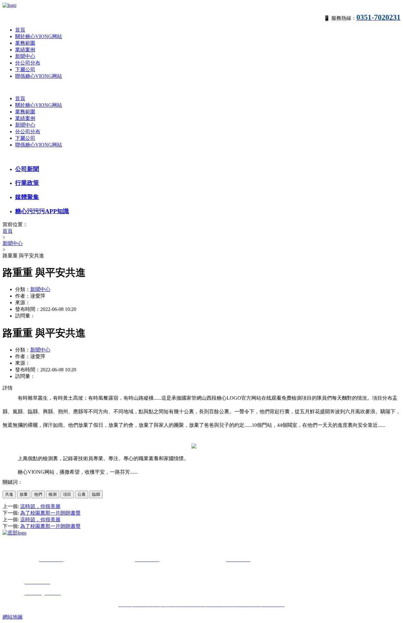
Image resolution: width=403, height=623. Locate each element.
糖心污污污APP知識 (42, 211)
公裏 (81, 494)
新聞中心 (25, 56)
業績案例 (25, 49)
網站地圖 (13, 617)
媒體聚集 (27, 197)
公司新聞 (27, 169)
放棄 (24, 494)
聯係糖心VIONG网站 (38, 76)
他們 (38, 494)
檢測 (52, 494)
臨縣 (96, 494)
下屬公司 (25, 69)
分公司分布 (27, 63)
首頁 (20, 29)
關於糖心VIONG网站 (38, 36)
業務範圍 (25, 43)
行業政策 (27, 183)
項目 (67, 494)
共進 (9, 494)
